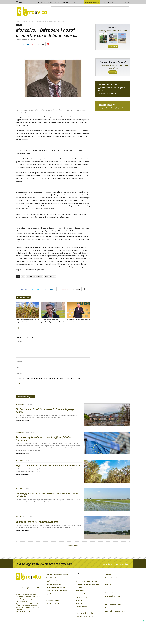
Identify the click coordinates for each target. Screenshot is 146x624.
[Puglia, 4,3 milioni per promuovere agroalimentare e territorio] (107, 476)
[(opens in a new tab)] (27, 310)
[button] (126, 2)
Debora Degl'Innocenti (23, 453)
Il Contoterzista (81, 587)
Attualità (24, 22)
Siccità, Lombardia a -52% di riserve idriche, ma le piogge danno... (45, 410)
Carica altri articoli (72, 546)
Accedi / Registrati (108, 2)
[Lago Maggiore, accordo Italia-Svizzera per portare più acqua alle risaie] (107, 505)
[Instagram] (23, 588)
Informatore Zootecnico (84, 594)
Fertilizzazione (51, 587)
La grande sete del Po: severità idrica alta (37, 521)
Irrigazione (61, 587)
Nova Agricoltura (81, 600)
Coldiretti (29, 276)
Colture (63, 581)
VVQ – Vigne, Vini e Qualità (85, 613)
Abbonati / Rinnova (92, 2)
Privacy (107, 608)
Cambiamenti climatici (53, 600)
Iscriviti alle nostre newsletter (115, 564)
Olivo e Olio (79, 603)
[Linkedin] (28, 588)
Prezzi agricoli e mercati (54, 584)
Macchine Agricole (82, 597)
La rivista (41, 2)
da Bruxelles (20, 432)
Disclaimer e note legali (113, 605)
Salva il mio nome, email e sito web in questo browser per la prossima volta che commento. (49, 378)
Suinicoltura (80, 610)
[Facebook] (18, 588)
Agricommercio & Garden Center (87, 581)
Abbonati (108, 575)
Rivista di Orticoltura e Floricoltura (87, 584)
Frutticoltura (80, 591)
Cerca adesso (112, 72)
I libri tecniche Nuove (112, 596)
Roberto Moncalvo (50, 276)
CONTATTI (50, 2)
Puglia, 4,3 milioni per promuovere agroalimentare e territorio (48, 465)
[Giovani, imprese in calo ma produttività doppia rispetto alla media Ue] (53, 310)
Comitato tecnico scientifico (85, 616)
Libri (73, 2)
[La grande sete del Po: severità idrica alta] (107, 533)
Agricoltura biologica (53, 594)
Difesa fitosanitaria (52, 578)
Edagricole (65, 2)
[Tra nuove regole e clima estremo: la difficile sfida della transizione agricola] (107, 448)
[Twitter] (33, 586)
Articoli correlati (23, 297)
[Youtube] (38, 588)
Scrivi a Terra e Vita (112, 578)
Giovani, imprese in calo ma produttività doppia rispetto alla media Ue (53, 322)
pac (112, 89)
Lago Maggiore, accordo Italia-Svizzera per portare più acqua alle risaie (47, 495)
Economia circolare (52, 603)
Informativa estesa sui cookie (115, 611)
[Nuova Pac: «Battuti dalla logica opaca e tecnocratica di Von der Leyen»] (78, 310)
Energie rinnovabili (60, 591)
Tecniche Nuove (110, 593)
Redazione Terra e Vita (23, 420)
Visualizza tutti (113, 46)
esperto (112, 106)
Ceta (23, 276)
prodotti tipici (38, 276)
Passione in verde (82, 607)
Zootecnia (49, 591)
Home (18, 22)
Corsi (57, 2)
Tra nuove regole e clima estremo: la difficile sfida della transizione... (44, 438)
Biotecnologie (50, 597)
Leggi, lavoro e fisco (52, 581)
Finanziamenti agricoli (61, 575)
